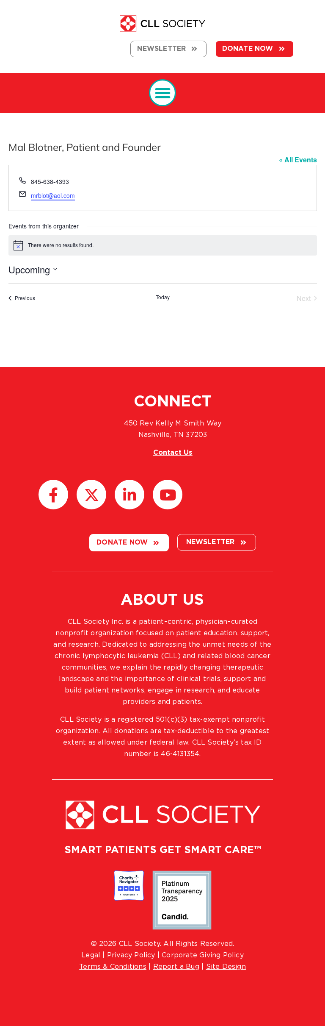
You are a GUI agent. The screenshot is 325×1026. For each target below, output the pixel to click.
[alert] (162, 245)
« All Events (298, 159)
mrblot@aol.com (53, 195)
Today (163, 297)
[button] (162, 93)
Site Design (226, 966)
